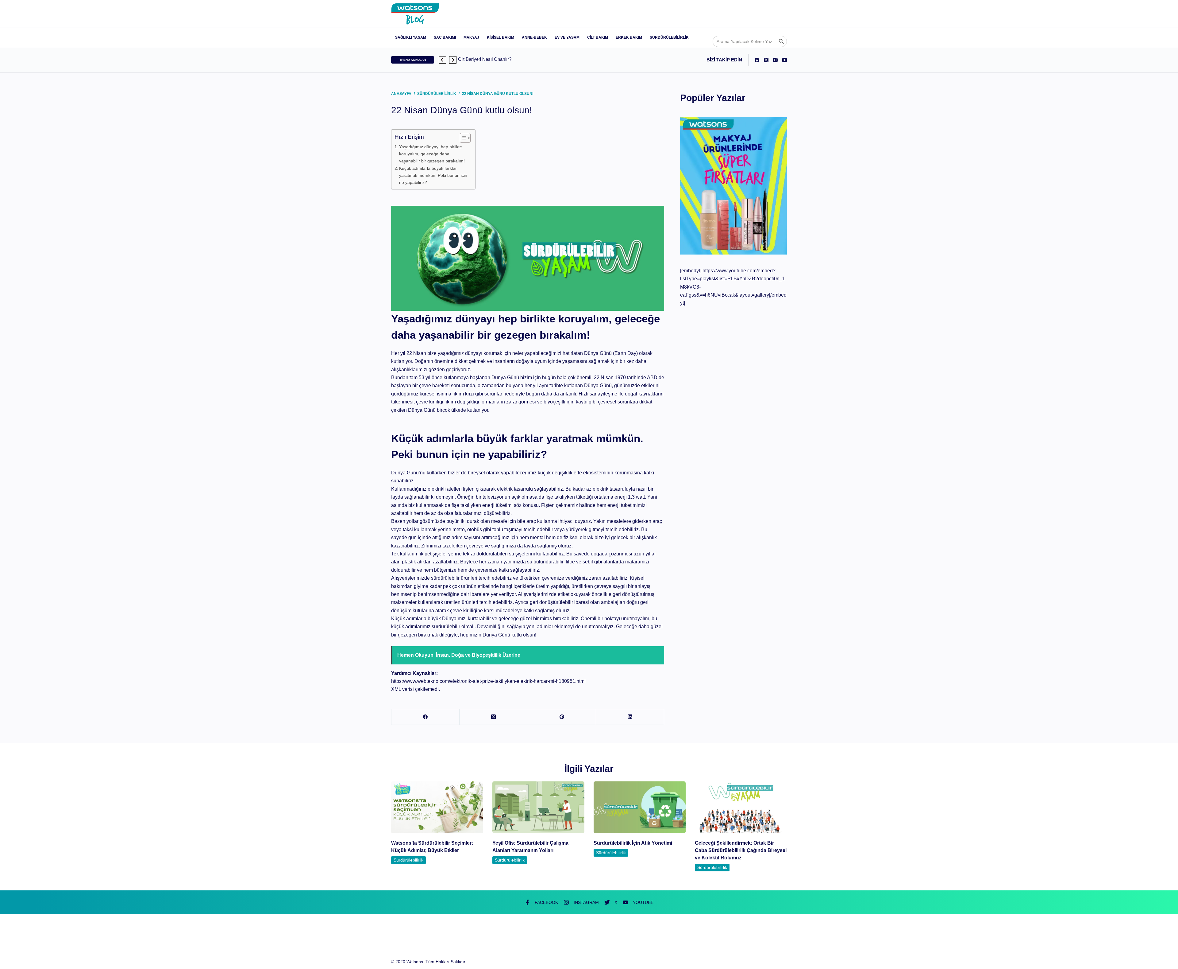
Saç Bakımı (445, 37)
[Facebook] (757, 60)
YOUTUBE (643, 902)
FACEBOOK (546, 902)
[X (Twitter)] (766, 60)
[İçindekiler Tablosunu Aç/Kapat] (462, 138)
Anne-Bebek (534, 37)
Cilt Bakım (597, 37)
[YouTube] (784, 60)
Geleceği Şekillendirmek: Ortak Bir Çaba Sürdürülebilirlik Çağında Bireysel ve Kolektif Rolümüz (741, 850)
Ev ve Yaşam (567, 37)
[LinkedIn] (630, 717)
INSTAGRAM (586, 902)
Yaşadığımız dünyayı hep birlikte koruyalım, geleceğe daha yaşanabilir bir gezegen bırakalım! (432, 153)
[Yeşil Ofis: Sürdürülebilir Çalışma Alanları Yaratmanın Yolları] (538, 807)
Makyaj (471, 37)
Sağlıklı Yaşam (410, 37)
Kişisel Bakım (500, 37)
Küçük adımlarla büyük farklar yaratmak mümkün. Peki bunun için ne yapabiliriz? (433, 175)
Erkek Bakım (629, 37)
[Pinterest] (562, 717)
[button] (442, 60)
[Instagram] (775, 60)
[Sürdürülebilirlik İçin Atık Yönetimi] (640, 807)
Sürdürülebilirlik (669, 37)
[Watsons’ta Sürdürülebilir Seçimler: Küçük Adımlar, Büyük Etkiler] (437, 807)
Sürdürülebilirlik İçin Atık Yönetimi (633, 843)
